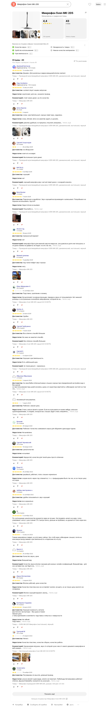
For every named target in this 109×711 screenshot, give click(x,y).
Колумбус (19, 705)
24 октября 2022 (28, 553)
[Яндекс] (13, 4)
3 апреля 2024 (27, 380)
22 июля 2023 (27, 607)
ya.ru (71, 705)
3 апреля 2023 (27, 580)
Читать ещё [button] (67, 123)
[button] (16, 34)
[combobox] (40, 4)
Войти (98, 4)
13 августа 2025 (28, 87)
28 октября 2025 (28, 147)
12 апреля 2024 (27, 355)
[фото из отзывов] (16, 132)
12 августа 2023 (28, 534)
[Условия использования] (85, 45)
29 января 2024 (27, 426)
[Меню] (105, 4)
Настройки (58, 705)
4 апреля (25, 112)
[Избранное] (89, 4)
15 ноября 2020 (27, 672)
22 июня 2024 (27, 313)
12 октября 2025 (28, 70)
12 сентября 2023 (28, 494)
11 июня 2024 (27, 330)
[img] (17, 70)
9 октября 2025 (27, 172)
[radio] (13, 79)
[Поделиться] (86, 12)
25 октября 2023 (28, 472)
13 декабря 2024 (28, 260)
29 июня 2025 (27, 233)
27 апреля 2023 (27, 636)
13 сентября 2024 (28, 290)
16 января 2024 (27, 447)
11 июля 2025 (27, 196)
